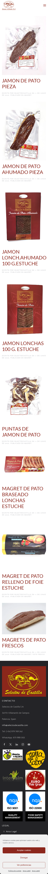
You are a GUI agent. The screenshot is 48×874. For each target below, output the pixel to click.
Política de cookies (14, 871)
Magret (27, 95)
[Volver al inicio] (9, 5)
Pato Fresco (39, 654)
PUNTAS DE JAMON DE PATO (21, 432)
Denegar (24, 857)
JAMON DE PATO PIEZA (21, 83)
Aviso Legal (27, 871)
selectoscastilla (22, 93)
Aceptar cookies (24, 850)
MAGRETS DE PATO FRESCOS (24, 643)
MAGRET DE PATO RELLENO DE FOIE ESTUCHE (23, 582)
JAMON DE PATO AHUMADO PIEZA (22, 169)
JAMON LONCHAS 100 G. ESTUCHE (23, 346)
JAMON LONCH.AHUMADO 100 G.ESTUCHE (24, 257)
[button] (44, 5)
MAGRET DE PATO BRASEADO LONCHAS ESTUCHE (22, 497)
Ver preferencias (24, 865)
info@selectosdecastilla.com (15, 725)
